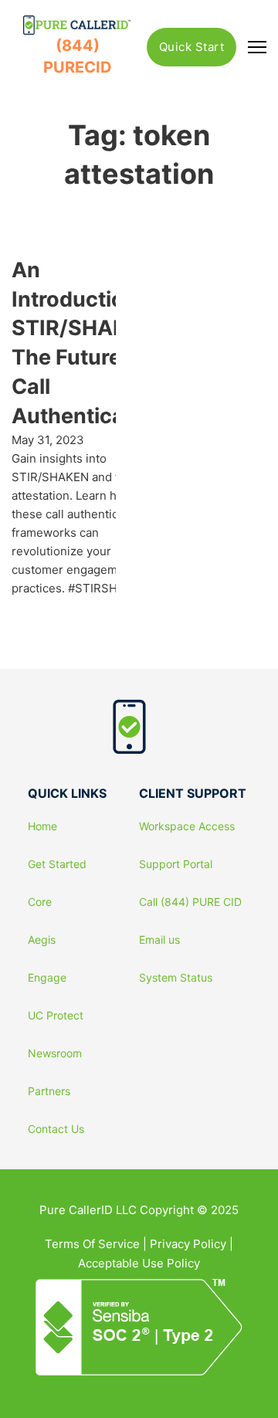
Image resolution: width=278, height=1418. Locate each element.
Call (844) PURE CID (190, 902)
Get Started (57, 864)
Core (40, 902)
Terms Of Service (92, 1244)
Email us (159, 940)
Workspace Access (187, 826)
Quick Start (192, 46)
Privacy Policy (188, 1244)
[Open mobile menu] (257, 47)
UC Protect (55, 1015)
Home (42, 826)
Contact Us (56, 1129)
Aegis (42, 940)
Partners (49, 1091)
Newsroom (55, 1053)
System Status (175, 977)
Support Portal (175, 864)
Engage (47, 977)
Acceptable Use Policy (139, 1263)
